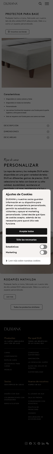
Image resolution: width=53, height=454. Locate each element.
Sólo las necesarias (26, 239)
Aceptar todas (26, 231)
